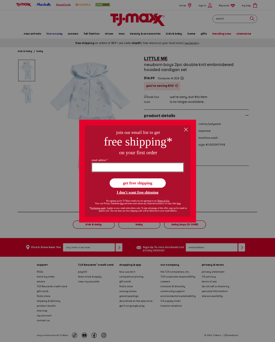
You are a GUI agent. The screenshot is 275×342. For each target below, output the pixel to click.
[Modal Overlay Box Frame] (137, 171)
